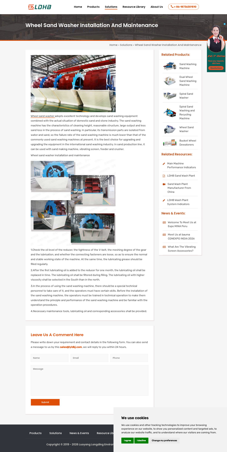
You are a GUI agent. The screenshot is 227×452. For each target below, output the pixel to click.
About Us (157, 7)
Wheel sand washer (43, 116)
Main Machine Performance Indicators (181, 165)
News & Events (79, 433)
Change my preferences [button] (164, 440)
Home (78, 7)
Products (93, 7)
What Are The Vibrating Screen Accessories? (182, 248)
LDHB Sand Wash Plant (181, 175)
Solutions (111, 7)
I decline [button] (141, 440)
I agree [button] (127, 440)
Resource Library (134, 7)
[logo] (40, 7)
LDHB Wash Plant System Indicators (178, 202)
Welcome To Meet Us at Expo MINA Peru (182, 224)
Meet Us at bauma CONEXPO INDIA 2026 (181, 236)
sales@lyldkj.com (71, 347)
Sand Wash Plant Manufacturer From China (179, 187)
